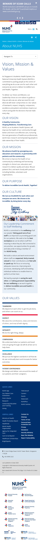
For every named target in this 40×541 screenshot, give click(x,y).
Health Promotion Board (10, 421)
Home (4, 41)
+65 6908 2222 (8, 457)
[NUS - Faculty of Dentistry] (12, 538)
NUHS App (5, 391)
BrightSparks (6, 441)
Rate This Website (27, 435)
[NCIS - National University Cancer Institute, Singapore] (29, 514)
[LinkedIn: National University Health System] (23, 22)
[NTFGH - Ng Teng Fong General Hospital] (29, 495)
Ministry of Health (8, 418)
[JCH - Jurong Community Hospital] (12, 508)
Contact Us (25, 414)
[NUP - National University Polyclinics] (29, 508)
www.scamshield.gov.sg (11, 11)
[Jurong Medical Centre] (12, 514)
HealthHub (5, 424)
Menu (30, 29)
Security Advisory (27, 432)
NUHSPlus (24, 401)
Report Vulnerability (28, 438)
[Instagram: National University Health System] (27, 22)
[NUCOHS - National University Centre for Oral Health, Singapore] (29, 520)
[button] (32, 37)
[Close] (36, 3)
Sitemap (24, 417)
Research (5, 401)
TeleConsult (25, 391)
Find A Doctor (6, 398)
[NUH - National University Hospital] (12, 495)
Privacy (23, 427)
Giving (4, 408)
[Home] (20, 484)
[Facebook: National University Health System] (20, 22)
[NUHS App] (16, 22)
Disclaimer (24, 430)
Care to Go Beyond (8, 436)
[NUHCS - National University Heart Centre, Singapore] (12, 520)
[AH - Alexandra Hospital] (12, 502)
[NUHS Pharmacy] (29, 526)
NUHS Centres (25, 404)
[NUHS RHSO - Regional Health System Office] (12, 532)
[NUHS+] (34, 22)
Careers (23, 393)
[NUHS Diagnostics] (12, 526)
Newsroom (24, 399)
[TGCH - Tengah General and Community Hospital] (29, 502)
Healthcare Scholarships (10, 438)
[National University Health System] (7, 29)
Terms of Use (25, 420)
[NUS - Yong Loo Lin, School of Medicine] (29, 532)
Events (23, 396)
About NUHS (12, 41)
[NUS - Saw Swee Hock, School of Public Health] (29, 538)
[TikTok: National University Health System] (31, 22)
